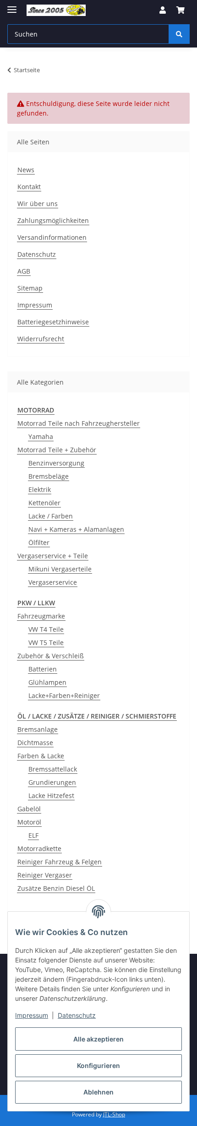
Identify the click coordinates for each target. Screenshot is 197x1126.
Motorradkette (39, 848)
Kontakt (29, 186)
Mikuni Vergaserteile (60, 569)
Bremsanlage (37, 729)
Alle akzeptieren (98, 1039)
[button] (162, 10)
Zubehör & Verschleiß (50, 655)
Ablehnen (98, 1092)
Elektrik (39, 489)
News (25, 169)
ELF (33, 835)
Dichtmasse (35, 742)
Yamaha (40, 436)
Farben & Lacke (40, 755)
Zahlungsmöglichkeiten (53, 220)
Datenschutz (77, 1015)
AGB (23, 271)
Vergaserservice (52, 582)
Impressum (31, 1015)
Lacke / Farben (50, 516)
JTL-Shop (114, 1114)
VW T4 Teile (46, 629)
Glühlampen (47, 682)
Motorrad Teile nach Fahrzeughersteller (78, 423)
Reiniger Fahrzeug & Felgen (59, 861)
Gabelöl (29, 808)
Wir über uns (37, 203)
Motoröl (29, 822)
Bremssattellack (52, 769)
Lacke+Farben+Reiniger (64, 695)
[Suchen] (179, 34)
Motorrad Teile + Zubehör (56, 449)
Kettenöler (44, 502)
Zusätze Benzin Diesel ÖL (56, 888)
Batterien (42, 669)
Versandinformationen (52, 237)
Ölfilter (38, 542)
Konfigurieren (98, 1065)
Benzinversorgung (56, 463)
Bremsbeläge (48, 476)
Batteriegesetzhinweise (53, 321)
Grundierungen (52, 782)
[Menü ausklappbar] (11, 5)
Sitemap (30, 288)
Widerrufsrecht (40, 338)
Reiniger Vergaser (44, 875)
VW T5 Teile (46, 642)
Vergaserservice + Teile (52, 555)
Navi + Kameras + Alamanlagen (76, 529)
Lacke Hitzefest (51, 795)
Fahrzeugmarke (41, 616)
